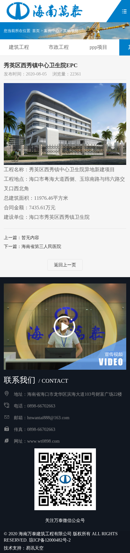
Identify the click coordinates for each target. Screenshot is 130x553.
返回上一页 (65, 265)
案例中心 (51, 31)
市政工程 (59, 47)
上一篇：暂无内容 (21, 237)
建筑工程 (19, 47)
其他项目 (70, 31)
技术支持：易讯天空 (24, 548)
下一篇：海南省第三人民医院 (32, 246)
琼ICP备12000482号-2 (50, 540)
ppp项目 (98, 47)
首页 (36, 31)
